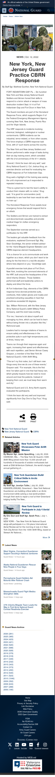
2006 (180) (8, 689)
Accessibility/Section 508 (27, 724)
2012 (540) (8, 672)
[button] (13, 5)
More (45, 537)
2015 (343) (8, 664)
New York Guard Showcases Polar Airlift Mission (34, 447)
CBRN (36, 431)
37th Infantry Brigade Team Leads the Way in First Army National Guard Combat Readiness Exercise (20, 607)
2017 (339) (8, 658)
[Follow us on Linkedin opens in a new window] (16, 745)
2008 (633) (8, 684)
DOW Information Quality (27, 712)
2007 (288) (8, 686)
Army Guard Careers (27, 730)
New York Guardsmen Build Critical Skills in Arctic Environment (29, 478)
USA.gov (27, 735)
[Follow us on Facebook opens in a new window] (37, 745)
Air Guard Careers (27, 733)
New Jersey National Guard (17, 431)
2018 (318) (8, 656)
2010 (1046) (9, 678)
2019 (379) (8, 653)
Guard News (8, 556)
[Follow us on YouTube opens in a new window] (23, 745)
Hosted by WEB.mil (26, 757)
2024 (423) (8, 639)
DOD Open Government (27, 714)
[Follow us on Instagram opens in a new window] (45, 745)
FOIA (27, 719)
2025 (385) (8, 636)
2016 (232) (8, 661)
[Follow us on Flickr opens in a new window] (30, 745)
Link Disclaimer (27, 706)
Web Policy (27, 709)
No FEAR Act (27, 721)
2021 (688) (8, 647)
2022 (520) (8, 644)
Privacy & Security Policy (27, 703)
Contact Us (27, 727)
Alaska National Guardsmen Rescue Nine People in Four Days (20, 565)
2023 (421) (8, 642)
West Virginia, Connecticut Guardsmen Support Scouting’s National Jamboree (21, 552)
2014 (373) (8, 667)
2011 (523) (8, 675)
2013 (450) (8, 670)
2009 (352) (8, 681)
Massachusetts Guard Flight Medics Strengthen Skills (19, 592)
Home (27, 698)
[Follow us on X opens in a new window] (9, 745)
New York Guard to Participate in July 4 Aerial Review (35, 509)
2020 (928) (8, 650)
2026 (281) (8, 633)
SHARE (22, 421)
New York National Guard (16, 428)
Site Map (27, 701)
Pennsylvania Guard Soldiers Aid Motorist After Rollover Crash (18, 579)
